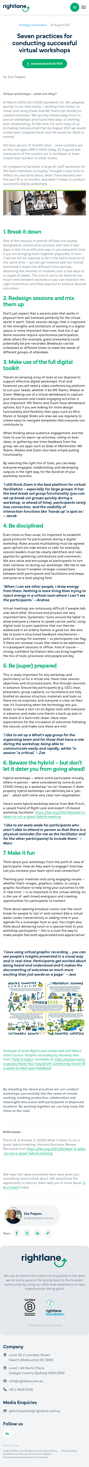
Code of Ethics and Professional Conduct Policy (30, 1450)
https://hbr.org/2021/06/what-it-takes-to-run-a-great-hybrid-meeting (44, 814)
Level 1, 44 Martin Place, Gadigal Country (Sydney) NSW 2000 (37, 1370)
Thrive (15, 1445)
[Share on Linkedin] (37, 1233)
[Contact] (74, 7)
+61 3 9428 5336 (21, 1389)
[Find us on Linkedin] (7, 1433)
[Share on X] (27, 1233)
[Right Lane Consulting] (16, 8)
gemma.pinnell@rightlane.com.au (34, 1410)
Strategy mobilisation (33, 25)
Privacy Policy (69, 1450)
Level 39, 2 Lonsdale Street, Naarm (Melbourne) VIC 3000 (31, 1357)
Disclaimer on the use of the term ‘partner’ (27, 1453)
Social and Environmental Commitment (25, 1457)
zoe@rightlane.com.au (38, 1218)
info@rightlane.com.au (26, 1380)
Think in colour (22, 1059)
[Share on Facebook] (17, 1233)
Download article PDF (47, 63)
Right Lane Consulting (49, 1325)
